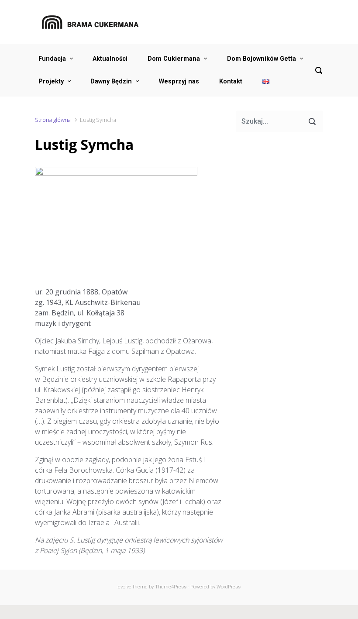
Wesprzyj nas (179, 81)
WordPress (229, 587)
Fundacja (52, 58)
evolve (124, 587)
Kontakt (230, 81)
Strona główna (53, 120)
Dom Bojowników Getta (261, 58)
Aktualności (110, 58)
